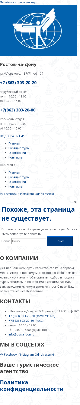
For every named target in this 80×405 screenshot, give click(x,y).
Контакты (16, 157)
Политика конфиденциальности (32, 385)
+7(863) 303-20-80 (17, 110)
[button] (40, 165)
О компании (17, 153)
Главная (14, 143)
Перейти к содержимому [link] (17, 2)
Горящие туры (19, 148)
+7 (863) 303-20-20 (18, 82)
